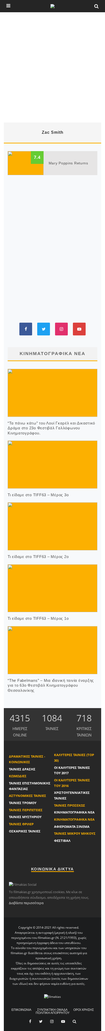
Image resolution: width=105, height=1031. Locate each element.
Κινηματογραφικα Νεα (74, 812)
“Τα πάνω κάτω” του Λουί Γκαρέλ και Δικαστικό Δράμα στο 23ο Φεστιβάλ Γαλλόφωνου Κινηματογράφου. (51, 428)
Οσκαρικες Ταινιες (25, 831)
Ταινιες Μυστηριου (25, 817)
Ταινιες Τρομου (22, 802)
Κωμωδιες (18, 776)
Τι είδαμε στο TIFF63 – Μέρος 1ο (38, 618)
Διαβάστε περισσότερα (26, 903)
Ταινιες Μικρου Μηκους (75, 833)
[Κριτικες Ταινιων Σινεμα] (52, 996)
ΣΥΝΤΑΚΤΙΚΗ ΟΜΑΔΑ (52, 1009)
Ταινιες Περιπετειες (26, 810)
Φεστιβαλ (62, 840)
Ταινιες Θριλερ (21, 824)
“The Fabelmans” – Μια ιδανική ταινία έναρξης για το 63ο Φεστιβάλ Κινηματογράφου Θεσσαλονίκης (51, 685)
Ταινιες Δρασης (22, 769)
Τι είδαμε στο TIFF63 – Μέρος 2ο (38, 556)
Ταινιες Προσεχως (69, 805)
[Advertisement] (52, 67)
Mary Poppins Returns (68, 163)
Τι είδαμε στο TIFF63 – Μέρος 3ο (38, 495)
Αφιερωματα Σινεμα (71, 826)
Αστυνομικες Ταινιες (27, 795)
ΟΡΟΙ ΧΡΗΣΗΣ (83, 1009)
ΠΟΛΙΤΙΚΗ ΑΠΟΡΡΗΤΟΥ (53, 1012)
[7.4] (26, 162)
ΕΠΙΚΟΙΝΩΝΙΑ (21, 1009)
